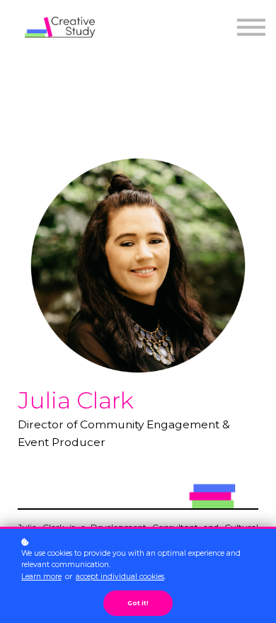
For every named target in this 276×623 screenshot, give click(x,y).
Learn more (41, 576)
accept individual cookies (120, 576)
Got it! (138, 603)
